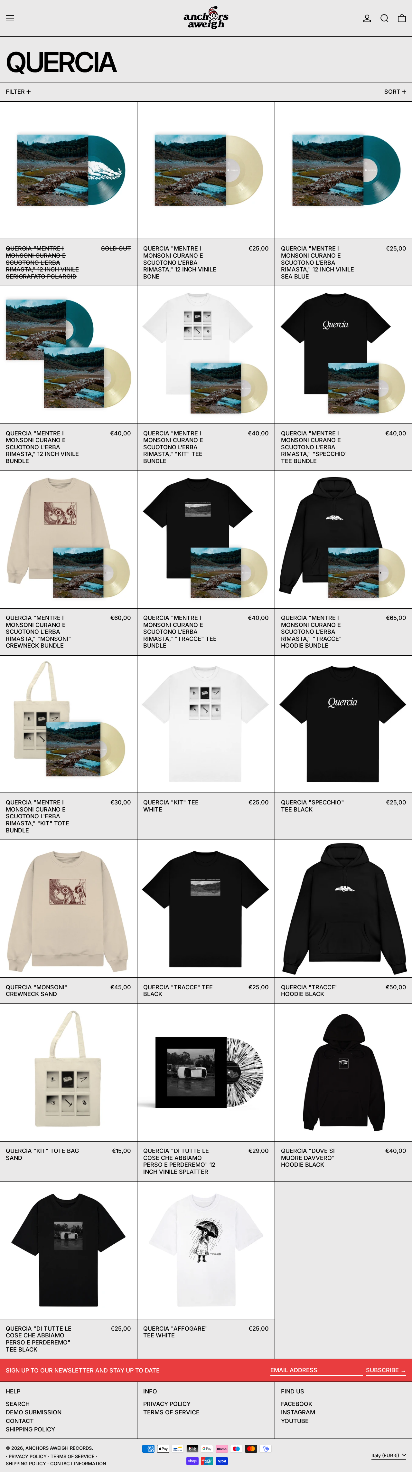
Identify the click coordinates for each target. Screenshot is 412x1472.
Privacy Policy (167, 1404)
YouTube (295, 1421)
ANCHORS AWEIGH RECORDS (58, 1448)
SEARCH (18, 1404)
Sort (392, 91)
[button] (384, 18)
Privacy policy (28, 1456)
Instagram (298, 1412)
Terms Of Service (171, 1412)
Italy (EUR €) (385, 1455)
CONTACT (20, 1421)
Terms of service (73, 1456)
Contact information (78, 1463)
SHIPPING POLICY (30, 1429)
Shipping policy (26, 1463)
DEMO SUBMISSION (33, 1412)
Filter (15, 91)
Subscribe (382, 1370)
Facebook (296, 1404)
